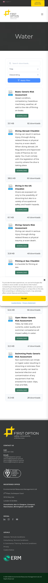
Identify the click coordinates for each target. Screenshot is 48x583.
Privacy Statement (29, 303)
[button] (44, 280)
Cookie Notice (16, 303)
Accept (24, 298)
